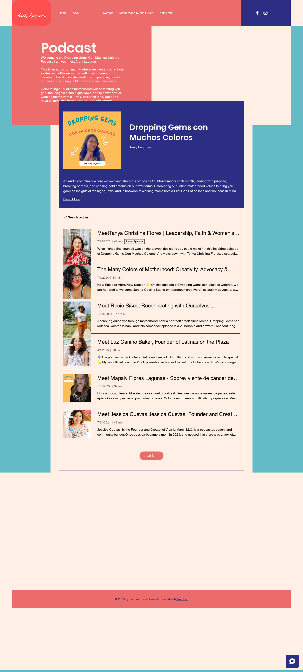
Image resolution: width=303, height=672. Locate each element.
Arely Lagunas (32, 15)
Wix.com (182, 599)
